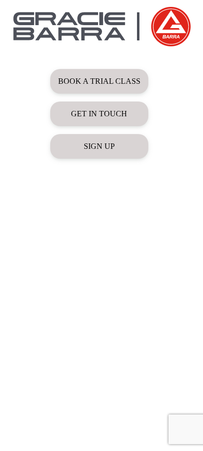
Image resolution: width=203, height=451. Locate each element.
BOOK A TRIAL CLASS (99, 81)
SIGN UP (99, 146)
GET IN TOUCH (99, 113)
